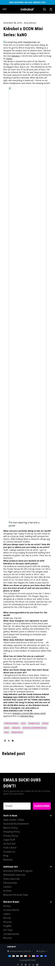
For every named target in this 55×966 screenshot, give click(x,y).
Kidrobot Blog (27, 716)
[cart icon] (51, 9)
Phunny (7, 921)
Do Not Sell (9, 843)
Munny (7, 917)
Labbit (6, 913)
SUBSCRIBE (42, 806)
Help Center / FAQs (13, 819)
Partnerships (10, 882)
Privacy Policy (10, 835)
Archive (7, 890)
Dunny (45, 723)
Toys (6, 732)
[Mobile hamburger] (5, 9)
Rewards (8, 859)
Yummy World (11, 909)
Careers (7, 886)
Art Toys (7, 929)
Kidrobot (15, 56)
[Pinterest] (12, 740)
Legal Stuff (9, 839)
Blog (5, 855)
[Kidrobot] (27, 9)
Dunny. (9, 58)
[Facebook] (5, 740)
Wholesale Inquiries (14, 874)
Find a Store (9, 847)
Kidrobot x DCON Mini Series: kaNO (29, 713)
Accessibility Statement (16, 823)
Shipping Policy (11, 831)
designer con (34, 723)
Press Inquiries (11, 878)
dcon (23, 723)
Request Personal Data (15, 894)
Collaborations (11, 933)
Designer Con (10, 697)
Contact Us (9, 851)
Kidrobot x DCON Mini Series (34, 728)
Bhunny (7, 937)
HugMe (7, 925)
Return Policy (10, 827)
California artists (11, 723)
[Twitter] (8, 740)
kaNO (7, 728)
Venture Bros (17, 732)
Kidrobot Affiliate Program (18, 870)
